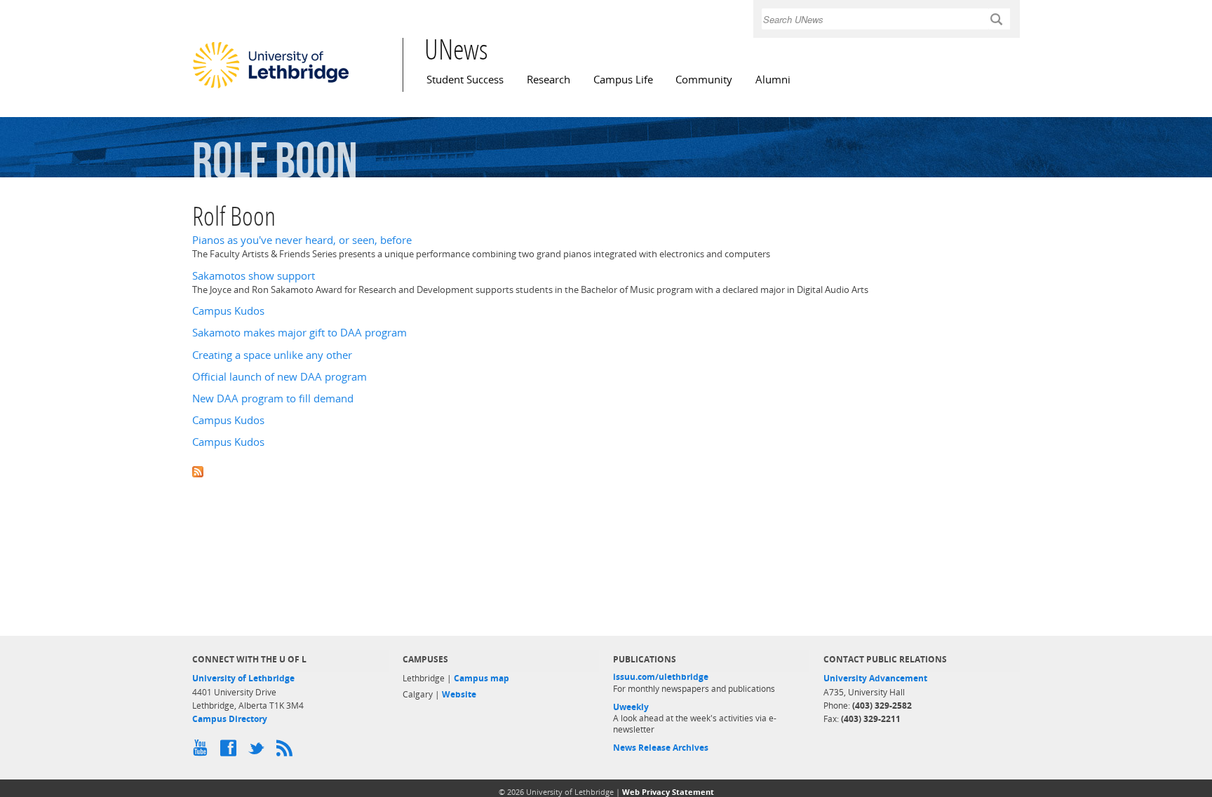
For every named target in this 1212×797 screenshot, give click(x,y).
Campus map (481, 678)
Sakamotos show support (253, 275)
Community (703, 79)
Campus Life (623, 79)
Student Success (465, 79)
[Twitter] (258, 751)
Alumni (772, 79)
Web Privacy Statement (668, 791)
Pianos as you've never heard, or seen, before (302, 240)
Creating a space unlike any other (272, 355)
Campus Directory (229, 719)
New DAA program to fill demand (273, 398)
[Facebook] (230, 751)
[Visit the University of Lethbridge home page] (270, 87)
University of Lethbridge (243, 678)
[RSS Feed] (286, 751)
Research (548, 79)
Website (459, 694)
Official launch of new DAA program (279, 376)
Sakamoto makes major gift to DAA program (299, 332)
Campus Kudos (228, 311)
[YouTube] (202, 751)
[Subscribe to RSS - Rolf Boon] (606, 470)
